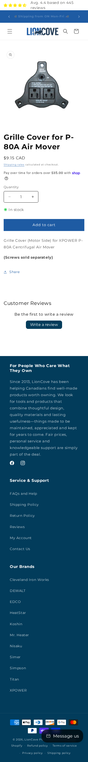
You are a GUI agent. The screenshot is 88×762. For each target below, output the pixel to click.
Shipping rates (14, 164)
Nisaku (16, 646)
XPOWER (18, 690)
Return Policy (22, 515)
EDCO (15, 602)
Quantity (11, 187)
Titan (14, 679)
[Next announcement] (79, 16)
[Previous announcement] (9, 16)
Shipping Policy (24, 504)
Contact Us (20, 549)
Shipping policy (59, 753)
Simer (15, 657)
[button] (9, 31)
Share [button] (14, 272)
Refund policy (37, 745)
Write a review (44, 324)
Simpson (18, 668)
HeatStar (18, 613)
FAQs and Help (23, 493)
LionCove (31, 739)
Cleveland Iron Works (29, 579)
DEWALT (18, 591)
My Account (21, 538)
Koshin (16, 624)
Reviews (17, 527)
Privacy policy (32, 753)
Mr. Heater (19, 635)
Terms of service (65, 745)
